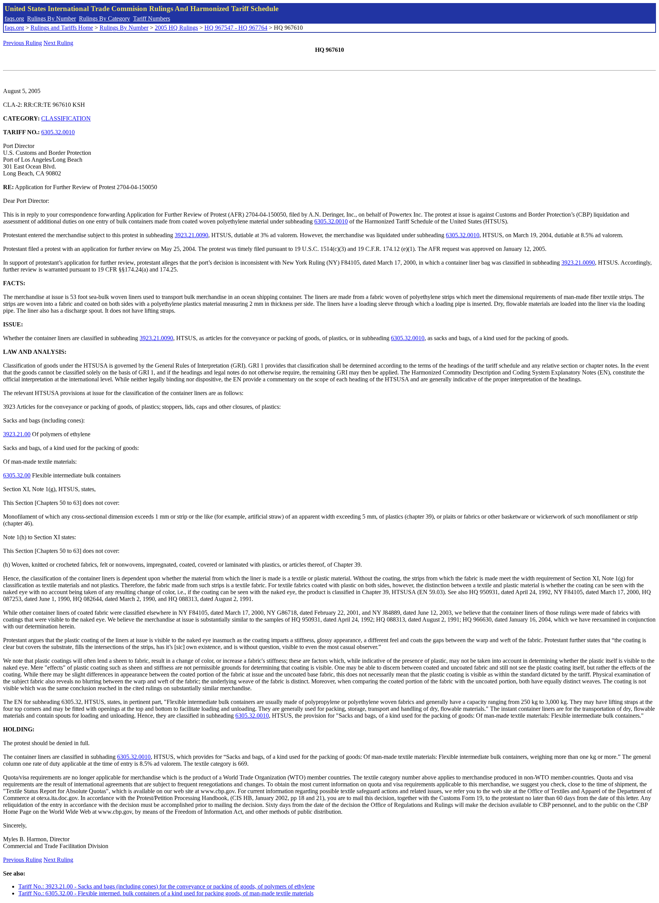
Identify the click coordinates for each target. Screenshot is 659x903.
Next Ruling (58, 43)
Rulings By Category (104, 18)
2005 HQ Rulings (176, 27)
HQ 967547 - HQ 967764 (235, 27)
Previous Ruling (22, 43)
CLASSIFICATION (66, 118)
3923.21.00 (17, 434)
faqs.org (14, 18)
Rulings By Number (51, 18)
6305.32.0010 (58, 132)
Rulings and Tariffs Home (62, 27)
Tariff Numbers (151, 18)
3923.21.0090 (191, 235)
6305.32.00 (17, 475)
